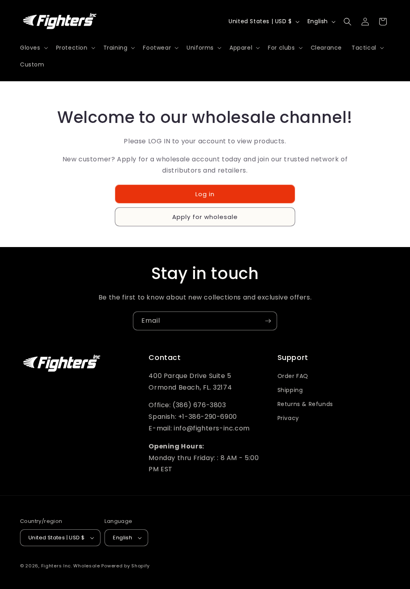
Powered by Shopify (125, 566)
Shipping (290, 390)
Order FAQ (292, 376)
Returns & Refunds (305, 404)
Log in (205, 194)
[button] (33, 47)
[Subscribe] (268, 321)
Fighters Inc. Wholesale (70, 566)
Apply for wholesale (205, 217)
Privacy (288, 418)
